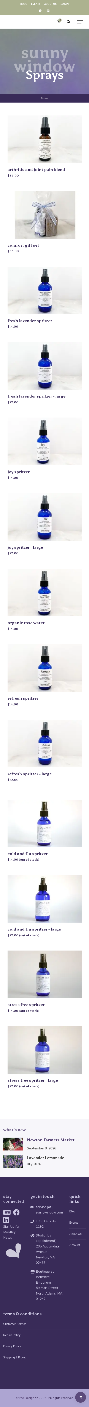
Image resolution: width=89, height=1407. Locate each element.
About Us (75, 1234)
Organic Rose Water (26, 622)
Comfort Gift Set (23, 245)
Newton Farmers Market (51, 1139)
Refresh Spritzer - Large (30, 773)
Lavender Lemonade (45, 1158)
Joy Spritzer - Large (25, 547)
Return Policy (12, 1335)
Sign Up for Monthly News (11, 1232)
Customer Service (14, 1324)
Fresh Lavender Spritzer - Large (36, 396)
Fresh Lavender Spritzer (30, 320)
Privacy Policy (12, 1346)
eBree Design (25, 1398)
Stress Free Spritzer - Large (33, 1080)
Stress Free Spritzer (26, 1004)
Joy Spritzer (19, 471)
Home (44, 98)
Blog (72, 1211)
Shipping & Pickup (15, 1357)
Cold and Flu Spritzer (28, 853)
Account (74, 1245)
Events (73, 1223)
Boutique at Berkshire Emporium (45, 1277)
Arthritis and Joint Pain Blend (36, 169)
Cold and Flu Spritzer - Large (34, 929)
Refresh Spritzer (23, 698)
